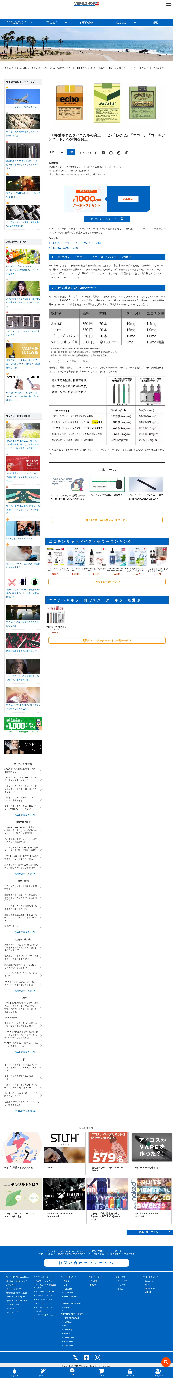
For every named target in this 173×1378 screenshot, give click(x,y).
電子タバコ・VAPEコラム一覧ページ (106, 520)
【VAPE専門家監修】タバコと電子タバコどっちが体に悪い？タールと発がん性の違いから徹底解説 (21, 1035)
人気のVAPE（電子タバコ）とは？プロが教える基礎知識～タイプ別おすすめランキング (21, 948)
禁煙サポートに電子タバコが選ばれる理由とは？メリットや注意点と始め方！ (20, 898)
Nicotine (51, 22)
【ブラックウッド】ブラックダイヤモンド (158, 570)
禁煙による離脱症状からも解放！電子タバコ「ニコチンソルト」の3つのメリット (21, 918)
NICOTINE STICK (71, 1318)
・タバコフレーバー (42, 1303)
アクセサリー (121, 1277)
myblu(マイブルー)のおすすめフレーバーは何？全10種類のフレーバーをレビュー (86, 167)
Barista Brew (69, 1338)
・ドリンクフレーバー (43, 1307)
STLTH (67, 1307)
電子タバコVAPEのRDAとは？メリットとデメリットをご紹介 (23, 707)
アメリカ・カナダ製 (30, 78)
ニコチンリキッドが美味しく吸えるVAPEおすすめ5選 (22, 224)
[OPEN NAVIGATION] (168, 3)
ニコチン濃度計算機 (152, 367)
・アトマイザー (122, 1281)
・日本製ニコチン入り (43, 1281)
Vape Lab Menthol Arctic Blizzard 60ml (117, 570)
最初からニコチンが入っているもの (112, 300)
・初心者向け (94, 1281)
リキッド (14, 1375)
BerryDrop (68, 1330)
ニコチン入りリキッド (43, 1277)
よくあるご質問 (12, 1304)
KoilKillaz (67, 1322)
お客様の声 (11, 1308)
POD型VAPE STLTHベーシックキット (55, 628)
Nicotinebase (17, 22)
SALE (72, 1375)
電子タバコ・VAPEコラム (17, 1301)
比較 (71, 152)
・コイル (119, 1289)
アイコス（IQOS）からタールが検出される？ (23, 333)
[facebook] (86, 1357)
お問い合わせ (11, 1285)
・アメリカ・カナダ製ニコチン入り (45, 1286)
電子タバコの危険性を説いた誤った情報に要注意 (22, 134)
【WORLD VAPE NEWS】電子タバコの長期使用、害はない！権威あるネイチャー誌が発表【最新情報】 (21, 830)
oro (65, 1326)
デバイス (43, 1375)
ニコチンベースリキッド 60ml (55, 570)
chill (65, 1285)
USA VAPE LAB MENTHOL (72, 1303)
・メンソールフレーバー (44, 1292)
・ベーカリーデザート (43, 1299)
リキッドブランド (68, 1277)
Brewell (67, 1334)
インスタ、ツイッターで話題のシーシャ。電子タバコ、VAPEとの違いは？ (20, 1067)
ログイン (130, 1375)
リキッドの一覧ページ (105, 581)
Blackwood (68, 1293)
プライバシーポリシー (15, 1297)
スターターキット (95, 1277)
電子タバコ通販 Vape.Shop (17, 1277)
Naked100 (68, 1289)
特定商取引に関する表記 (16, 1293)
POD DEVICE (86, 22)
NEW (155, 22)
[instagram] (97, 1357)
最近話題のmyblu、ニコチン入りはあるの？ (69, 170)
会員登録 (159, 1375)
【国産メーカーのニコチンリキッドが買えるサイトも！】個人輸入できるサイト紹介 (20, 789)
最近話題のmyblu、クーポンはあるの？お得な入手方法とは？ (77, 174)
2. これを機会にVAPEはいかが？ (64, 248)
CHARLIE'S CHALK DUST (72, 1314)
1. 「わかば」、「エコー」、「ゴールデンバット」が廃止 (75, 243)
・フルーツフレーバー (43, 1295)
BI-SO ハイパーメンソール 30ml (76, 570)
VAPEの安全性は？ (13, 1017)
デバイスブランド (150, 1277)
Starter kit (121, 22)
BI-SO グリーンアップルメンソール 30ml (137, 570)
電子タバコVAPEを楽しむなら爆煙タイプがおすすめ (23, 566)
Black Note (68, 1342)
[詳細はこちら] (55, 564)
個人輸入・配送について (16, 1281)
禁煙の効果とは (11, 926)
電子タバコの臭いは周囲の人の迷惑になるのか (22, 624)
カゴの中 (101, 1375)
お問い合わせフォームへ (86, 1263)
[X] (75, 1357)
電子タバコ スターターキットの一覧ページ (105, 640)
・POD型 (92, 1285)
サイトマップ (11, 1312)
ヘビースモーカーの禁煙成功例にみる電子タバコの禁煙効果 (22, 678)
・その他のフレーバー (43, 1311)
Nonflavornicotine (71, 1297)
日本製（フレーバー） (83, 78)
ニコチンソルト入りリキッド (45, 1316)
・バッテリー (121, 1285)
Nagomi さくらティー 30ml (96, 570)
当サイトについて (13, 1289)
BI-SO (66, 1281)
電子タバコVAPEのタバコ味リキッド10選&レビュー (23, 195)
